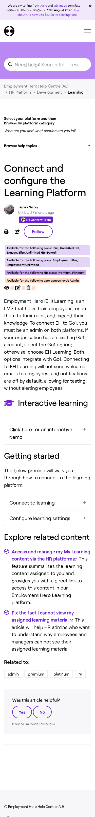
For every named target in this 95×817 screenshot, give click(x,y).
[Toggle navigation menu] (87, 31)
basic (43, 5)
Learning (76, 92)
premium (36, 673)
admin (13, 673)
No (42, 711)
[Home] (9, 31)
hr (80, 673)
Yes (22, 711)
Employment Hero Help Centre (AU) (36, 85)
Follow (38, 231)
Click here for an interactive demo (40, 433)
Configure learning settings (39, 518)
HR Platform (20, 92)
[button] (47, 146)
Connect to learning (32, 502)
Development (49, 92)
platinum (61, 673)
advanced (60, 5)
